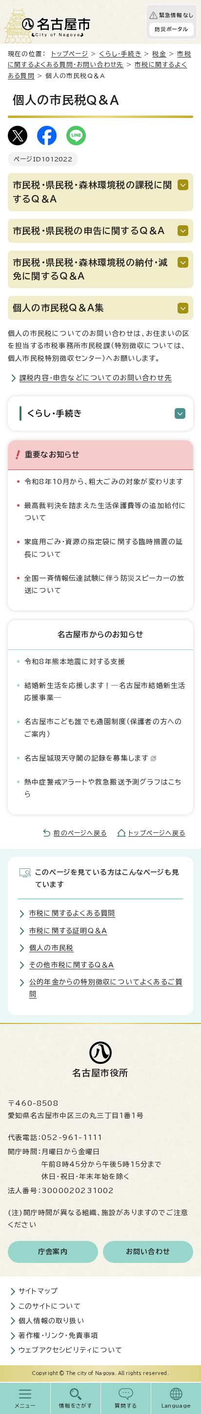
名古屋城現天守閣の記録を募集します (86, 758)
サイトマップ (38, 1291)
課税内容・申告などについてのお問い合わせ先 (96, 377)
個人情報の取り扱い (51, 1320)
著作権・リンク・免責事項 (58, 1335)
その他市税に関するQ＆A (71, 965)
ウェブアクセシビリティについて (70, 1350)
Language (176, 1405)
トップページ (69, 54)
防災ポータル (171, 29)
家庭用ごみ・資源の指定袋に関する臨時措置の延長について (103, 547)
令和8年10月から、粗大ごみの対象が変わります (103, 481)
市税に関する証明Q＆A (68, 930)
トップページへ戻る (156, 833)
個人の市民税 (51, 947)
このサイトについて (50, 1306)
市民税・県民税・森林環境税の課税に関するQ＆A (93, 191)
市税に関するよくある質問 (72, 913)
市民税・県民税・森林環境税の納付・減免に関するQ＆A (90, 269)
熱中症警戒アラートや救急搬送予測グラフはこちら (102, 788)
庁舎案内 (53, 1251)
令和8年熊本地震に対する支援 (74, 661)
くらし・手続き (120, 54)
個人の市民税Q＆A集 (58, 307)
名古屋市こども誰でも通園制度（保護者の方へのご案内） (103, 727)
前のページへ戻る (80, 833)
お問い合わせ (148, 1251)
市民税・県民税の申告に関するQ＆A (89, 230)
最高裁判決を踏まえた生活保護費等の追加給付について (105, 511)
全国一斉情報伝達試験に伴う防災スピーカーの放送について (104, 584)
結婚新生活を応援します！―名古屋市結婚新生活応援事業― (104, 691)
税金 (159, 54)
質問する (126, 1405)
